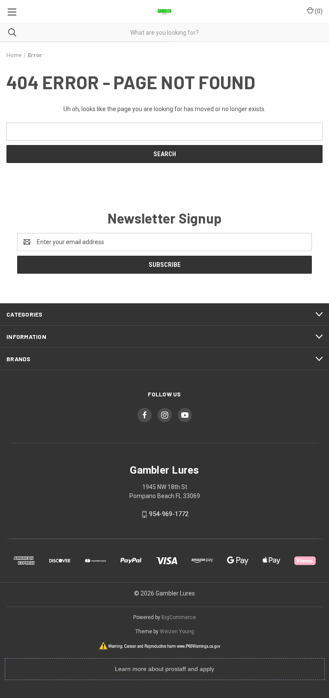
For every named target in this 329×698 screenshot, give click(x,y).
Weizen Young (177, 632)
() (318, 11)
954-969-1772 (168, 514)
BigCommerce (179, 617)
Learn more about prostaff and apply (164, 668)
